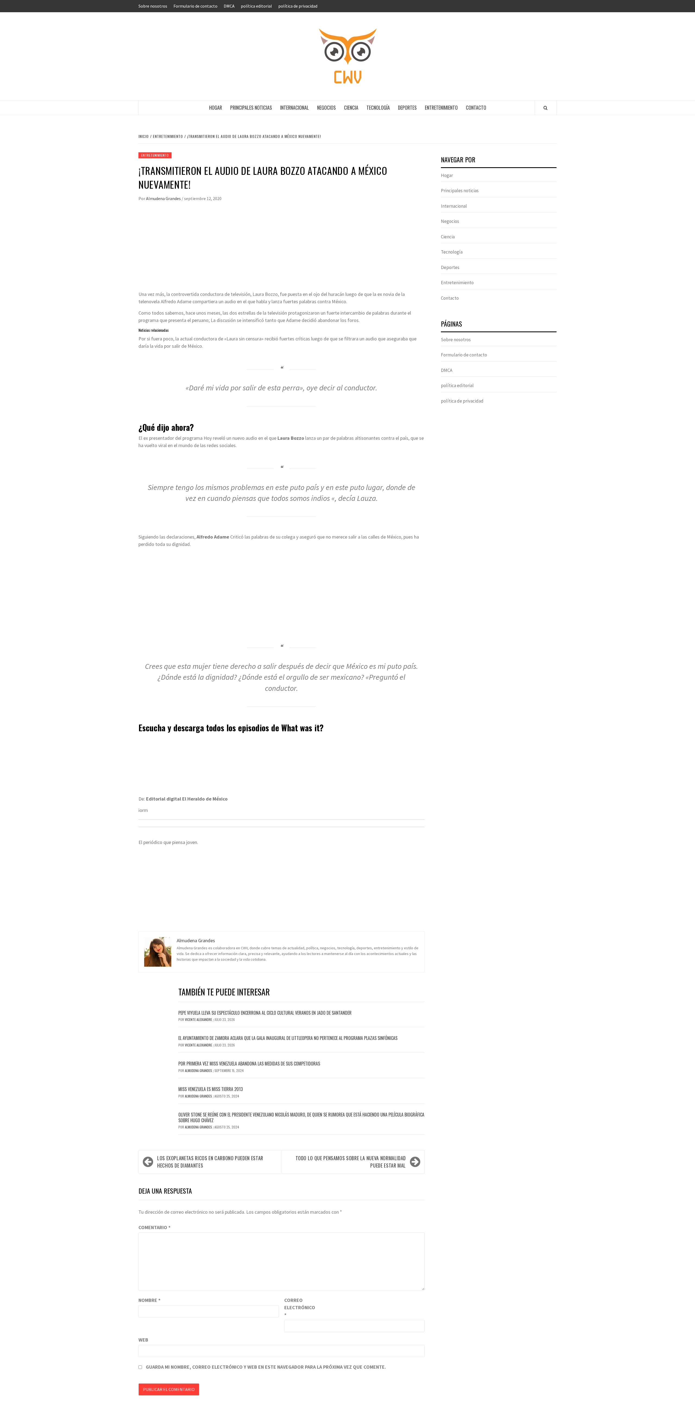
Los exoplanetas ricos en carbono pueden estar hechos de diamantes (210, 1162)
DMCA (229, 6)
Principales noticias (251, 107)
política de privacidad (297, 6)
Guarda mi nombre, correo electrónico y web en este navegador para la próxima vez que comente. (266, 1367)
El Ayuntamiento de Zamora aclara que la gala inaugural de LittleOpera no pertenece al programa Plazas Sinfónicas (287, 1038)
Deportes (407, 107)
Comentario (154, 1227)
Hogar (215, 107)
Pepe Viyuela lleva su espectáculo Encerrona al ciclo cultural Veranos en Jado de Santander (265, 1013)
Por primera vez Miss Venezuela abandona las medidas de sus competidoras (249, 1063)
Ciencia (351, 107)
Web (143, 1340)
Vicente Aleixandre (199, 1019)
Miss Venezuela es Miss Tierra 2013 (210, 1089)
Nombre (149, 1300)
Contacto (476, 107)
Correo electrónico (297, 1307)
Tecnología (378, 107)
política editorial (256, 6)
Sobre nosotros (152, 6)
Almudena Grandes (164, 198)
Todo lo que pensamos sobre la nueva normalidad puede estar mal (351, 1162)
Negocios (326, 107)
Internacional (294, 107)
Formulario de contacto (195, 6)
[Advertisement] (281, 250)
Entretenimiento (441, 107)
